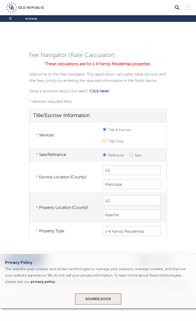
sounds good (98, 299)
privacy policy (43, 282)
